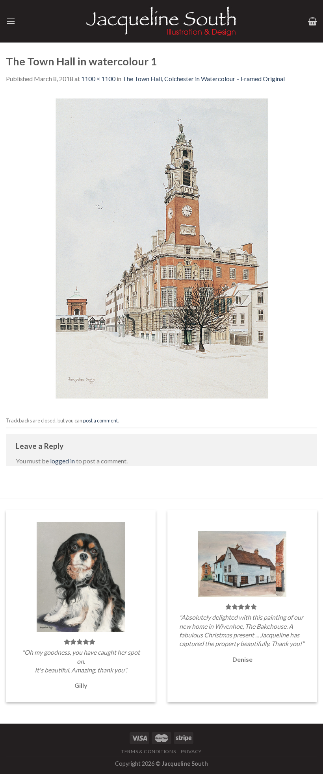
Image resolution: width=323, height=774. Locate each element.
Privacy (191, 751)
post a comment (100, 420)
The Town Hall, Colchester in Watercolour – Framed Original (204, 78)
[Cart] (312, 21)
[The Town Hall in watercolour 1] (161, 248)
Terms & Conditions (148, 751)
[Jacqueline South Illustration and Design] (161, 21)
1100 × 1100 (98, 78)
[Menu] (10, 21)
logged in (62, 461)
